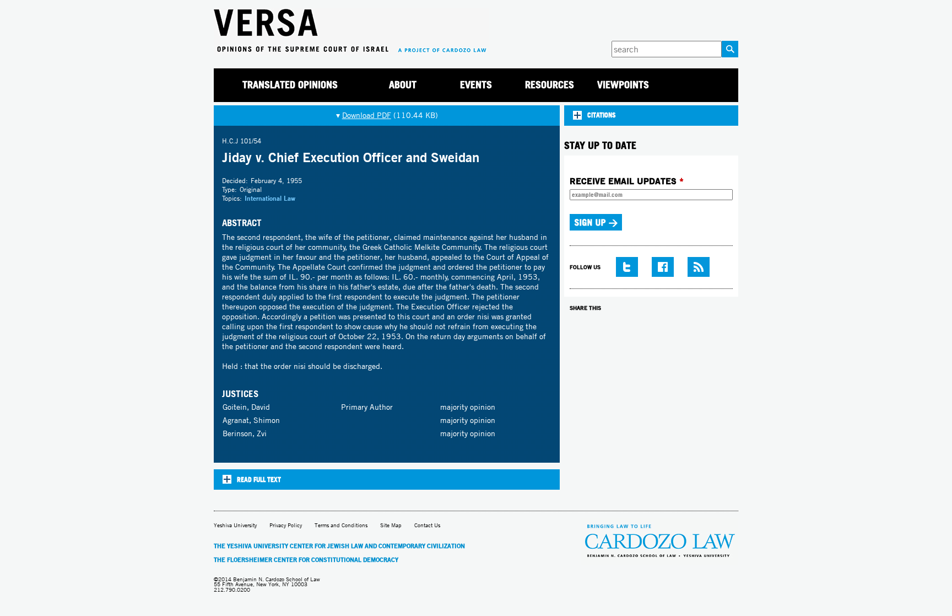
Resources (549, 84)
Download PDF (366, 115)
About (402, 84)
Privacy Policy (285, 525)
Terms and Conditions (341, 525)
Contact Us (427, 525)
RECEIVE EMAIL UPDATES (627, 180)
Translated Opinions (290, 84)
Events (476, 84)
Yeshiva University (235, 525)
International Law (270, 198)
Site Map (391, 525)
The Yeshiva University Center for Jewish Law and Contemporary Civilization (339, 546)
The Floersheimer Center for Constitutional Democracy (306, 560)
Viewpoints (623, 84)
